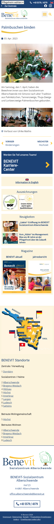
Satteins (7, 405)
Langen (7, 399)
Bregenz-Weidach (12, 385)
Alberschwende (11, 382)
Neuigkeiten (27, 217)
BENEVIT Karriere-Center (10, 165)
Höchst (7, 392)
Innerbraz (8, 395)
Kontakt (26, 517)
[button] (45, 14)
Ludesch (7, 402)
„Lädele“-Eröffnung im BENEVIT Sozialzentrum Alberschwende (34, 223)
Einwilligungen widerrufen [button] (31, 519)
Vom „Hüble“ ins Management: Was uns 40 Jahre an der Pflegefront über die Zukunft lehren (33, 238)
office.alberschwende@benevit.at (27, 493)
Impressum (7, 517)
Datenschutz (17, 517)
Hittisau (7, 389)
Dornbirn (8, 371)
